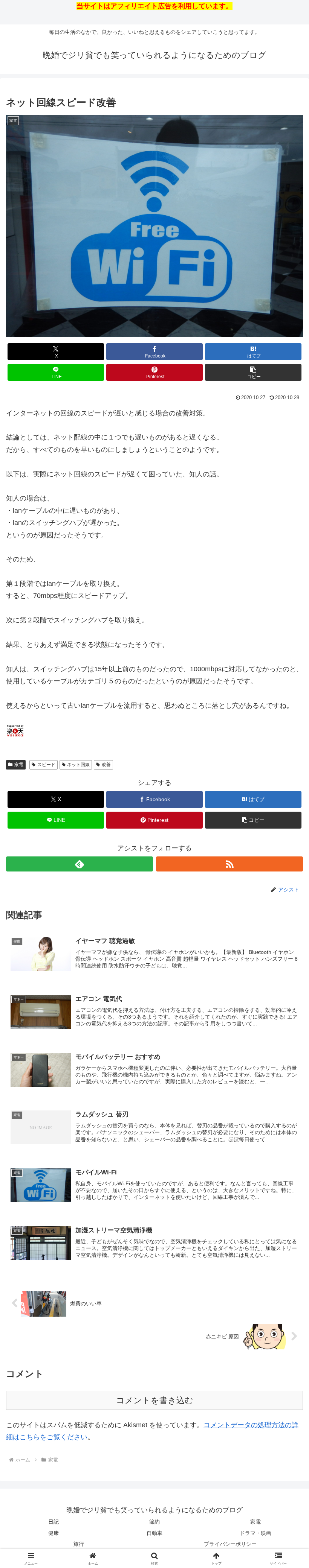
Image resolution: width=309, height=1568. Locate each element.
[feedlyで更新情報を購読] (79, 863)
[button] (253, 372)
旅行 (78, 1544)
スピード (46, 764)
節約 (154, 1522)
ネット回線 (78, 764)
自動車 (154, 1533)
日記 (53, 1522)
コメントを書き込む (154, 1400)
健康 (53, 1533)
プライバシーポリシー (230, 1544)
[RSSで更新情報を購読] (229, 863)
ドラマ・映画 (255, 1533)
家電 (18, 764)
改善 (106, 764)
